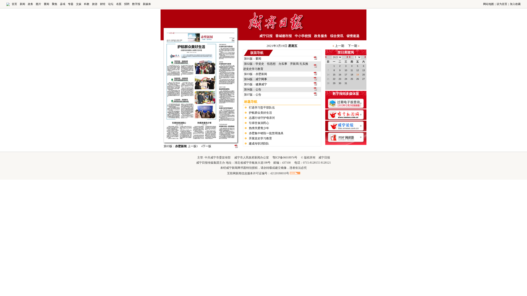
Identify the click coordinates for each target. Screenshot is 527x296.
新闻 (22, 4)
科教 (86, 4)
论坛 (110, 4)
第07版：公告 (252, 94)
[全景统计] (295, 173)
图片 (38, 4)
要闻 (46, 4)
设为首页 (502, 4)
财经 (102, 4)
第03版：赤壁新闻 (255, 74)
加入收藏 (515, 4)
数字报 (136, 4)
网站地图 (488, 4)
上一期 (339, 45)
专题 (70, 4)
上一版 (193, 146)
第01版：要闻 (252, 58)
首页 (14, 4)
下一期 (352, 45)
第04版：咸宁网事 (255, 79)
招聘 (126, 4)
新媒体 (147, 4)
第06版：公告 (252, 89)
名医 (118, 4)
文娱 (78, 4)
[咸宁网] (8, 5)
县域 (62, 4)
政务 (30, 4)
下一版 (206, 146)
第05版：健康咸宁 (255, 84)
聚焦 (54, 4)
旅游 (94, 4)
